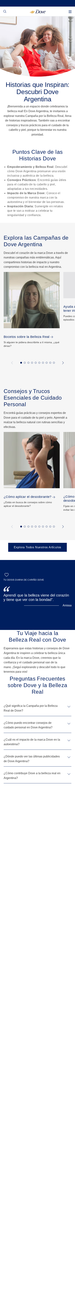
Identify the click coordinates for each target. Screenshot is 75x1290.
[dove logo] (37, 11)
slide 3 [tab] (28, 363)
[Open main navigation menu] (70, 11)
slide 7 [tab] (43, 363)
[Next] (62, 363)
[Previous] (13, 363)
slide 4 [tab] (32, 363)
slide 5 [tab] (36, 363)
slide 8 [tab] (47, 363)
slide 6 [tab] (39, 363)
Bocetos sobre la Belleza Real (27, 337)
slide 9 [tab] (50, 363)
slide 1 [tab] (21, 363)
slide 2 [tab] (25, 363)
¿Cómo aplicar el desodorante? (28, 497)
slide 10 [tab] (54, 363)
